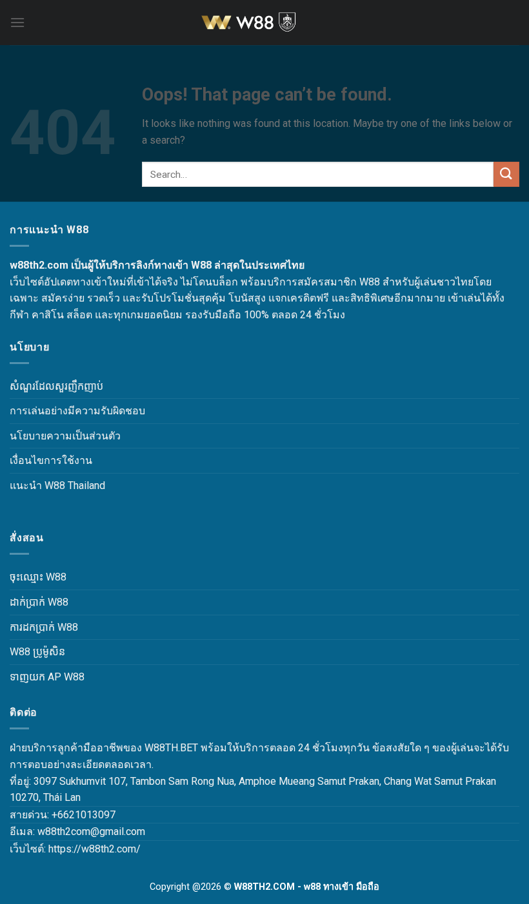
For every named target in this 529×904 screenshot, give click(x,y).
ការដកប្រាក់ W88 (44, 627)
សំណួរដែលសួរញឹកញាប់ (56, 386)
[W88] (264, 22)
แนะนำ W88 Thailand (57, 485)
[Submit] (506, 174)
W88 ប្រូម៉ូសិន (37, 652)
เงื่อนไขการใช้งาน (51, 460)
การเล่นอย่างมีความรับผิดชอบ (77, 411)
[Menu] (17, 22)
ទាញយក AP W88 (47, 677)
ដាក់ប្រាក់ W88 (39, 602)
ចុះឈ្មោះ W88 (38, 577)
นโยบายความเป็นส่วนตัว (65, 436)
